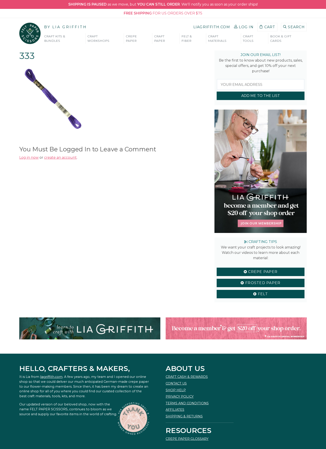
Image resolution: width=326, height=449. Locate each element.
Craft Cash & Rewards (187, 377)
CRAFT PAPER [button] (159, 38)
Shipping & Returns (184, 416)
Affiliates (175, 410)
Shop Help (176, 390)
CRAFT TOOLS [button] (248, 38)
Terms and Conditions (187, 403)
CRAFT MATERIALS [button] (217, 38)
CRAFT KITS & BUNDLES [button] (54, 38)
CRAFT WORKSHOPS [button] (98, 38)
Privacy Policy (180, 397)
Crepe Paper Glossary (187, 439)
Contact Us (176, 383)
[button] (243, 27)
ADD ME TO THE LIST (260, 96)
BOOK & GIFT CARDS (280, 38)
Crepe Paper (262, 272)
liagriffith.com (51, 377)
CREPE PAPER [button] (131, 38)
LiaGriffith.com (211, 27)
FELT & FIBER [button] (186, 38)
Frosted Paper (262, 283)
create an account (60, 157)
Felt (262, 294)
